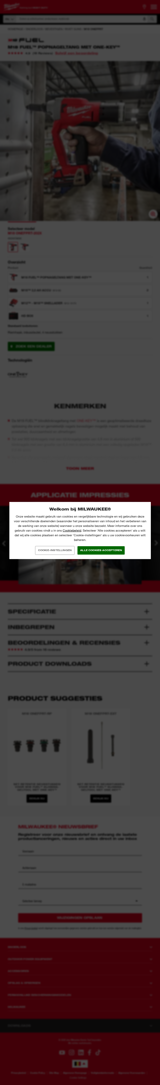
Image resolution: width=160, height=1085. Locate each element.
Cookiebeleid (72, 530)
